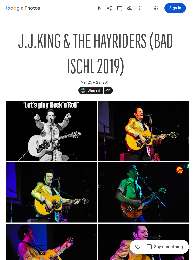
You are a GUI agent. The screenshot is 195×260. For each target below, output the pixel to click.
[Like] (138, 247)
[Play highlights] (99, 8)
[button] (156, 8)
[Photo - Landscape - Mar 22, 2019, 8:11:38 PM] (143, 192)
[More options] (140, 8)
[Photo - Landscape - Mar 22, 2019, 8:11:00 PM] (143, 131)
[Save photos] (130, 8)
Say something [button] (168, 246)
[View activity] (120, 8)
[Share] (109, 8)
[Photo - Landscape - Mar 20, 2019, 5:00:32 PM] (51, 131)
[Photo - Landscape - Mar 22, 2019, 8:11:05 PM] (51, 192)
